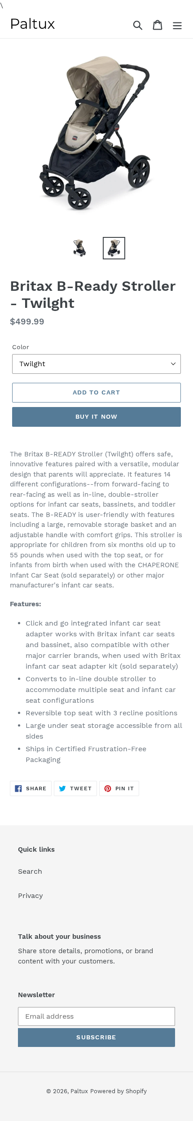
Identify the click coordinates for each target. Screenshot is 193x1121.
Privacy (30, 895)
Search (30, 871)
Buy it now (96, 416)
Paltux (79, 1091)
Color (20, 346)
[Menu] (177, 24)
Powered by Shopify (118, 1091)
